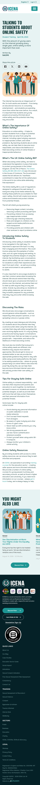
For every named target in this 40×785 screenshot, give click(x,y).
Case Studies (6, 658)
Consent (5, 701)
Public (4, 724)
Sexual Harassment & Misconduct (13, 693)
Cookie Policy (6, 756)
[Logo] (10, 8)
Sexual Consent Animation (11, 673)
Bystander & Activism (9, 704)
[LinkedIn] (19, 66)
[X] (12, 66)
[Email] (26, 66)
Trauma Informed (8, 708)
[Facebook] (5, 66)
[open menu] (34, 8)
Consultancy (6, 681)
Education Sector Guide (10, 662)
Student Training (9, 37)
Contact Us (6, 684)
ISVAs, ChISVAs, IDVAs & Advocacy (14, 740)
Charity (4, 736)
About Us (5, 650)
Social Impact (7, 665)
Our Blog (5, 654)
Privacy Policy (7, 752)
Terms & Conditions (8, 760)
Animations (6, 669)
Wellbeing (5, 716)
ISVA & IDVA (6, 712)
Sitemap (5, 748)
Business (5, 728)
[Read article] (17, 532)
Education (5, 732)
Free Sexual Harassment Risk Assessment (16, 677)
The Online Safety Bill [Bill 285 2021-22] (18, 170)
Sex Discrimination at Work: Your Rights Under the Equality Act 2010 (15, 541)
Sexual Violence (7, 697)
